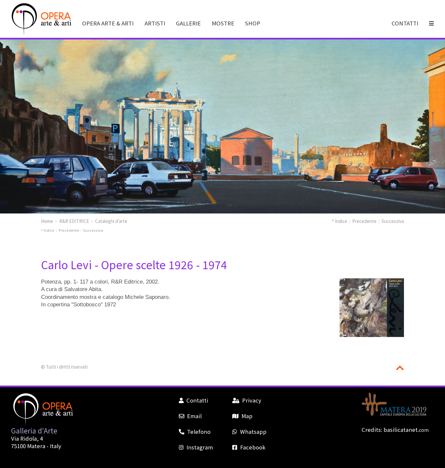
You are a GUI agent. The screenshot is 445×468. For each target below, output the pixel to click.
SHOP (252, 23)
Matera (36, 446)
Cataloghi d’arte (111, 221)
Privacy (251, 400)
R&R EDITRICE (74, 221)
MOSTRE (223, 23)
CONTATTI (405, 23)
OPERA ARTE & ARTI (108, 23)
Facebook (252, 447)
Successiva (392, 221)
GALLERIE (188, 23)
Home (47, 221)
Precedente (364, 221)
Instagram (199, 447)
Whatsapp (253, 431)
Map (246, 416)
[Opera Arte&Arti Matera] (40, 33)
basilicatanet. (406, 429)
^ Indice (339, 221)
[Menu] (432, 23)
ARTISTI (155, 23)
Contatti (197, 400)
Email (194, 416)
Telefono (198, 431)
